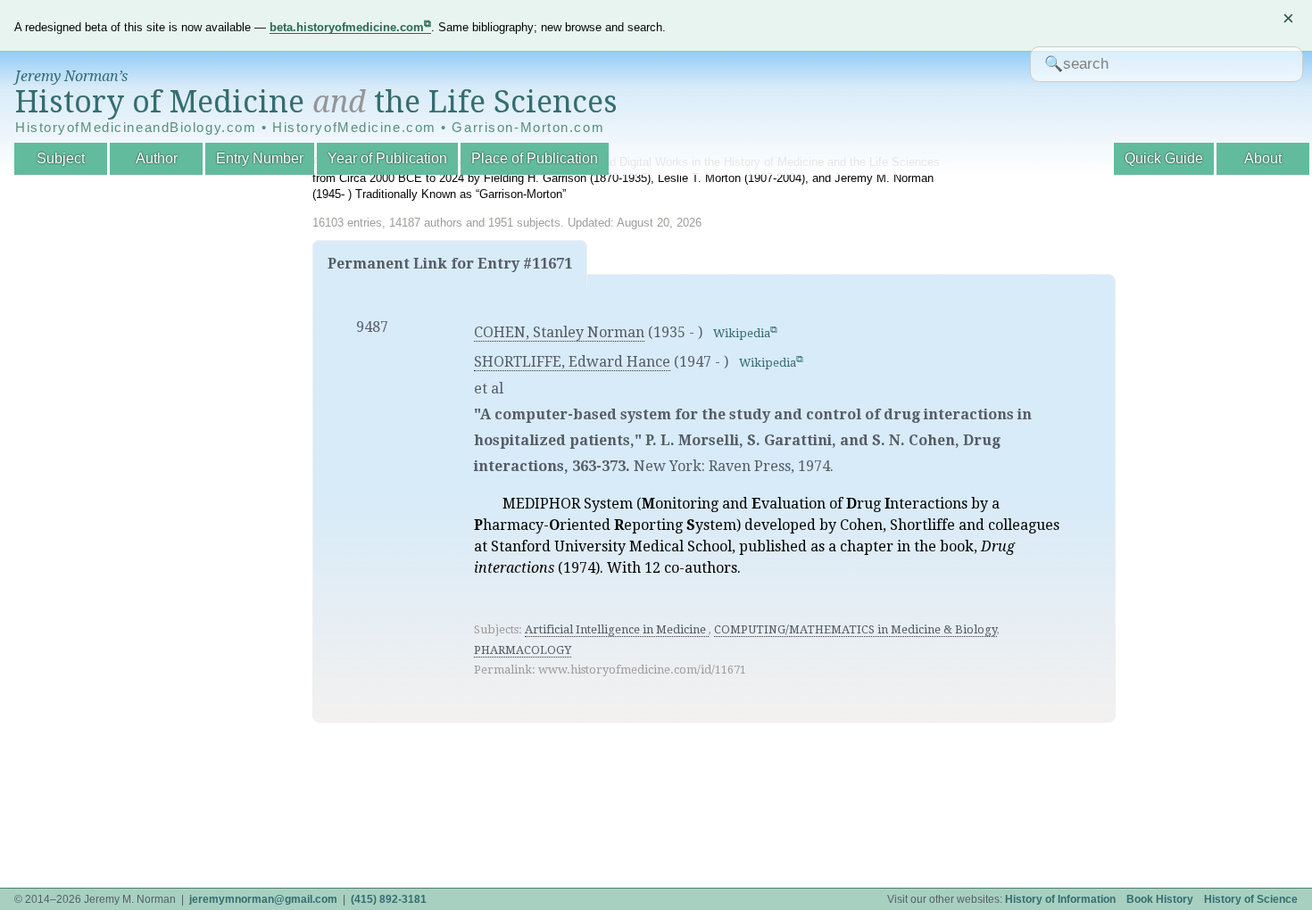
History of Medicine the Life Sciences (316, 102)
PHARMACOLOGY (522, 650)
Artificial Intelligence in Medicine (617, 629)
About (1263, 158)
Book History (1159, 899)
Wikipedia (741, 333)
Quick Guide (1164, 158)
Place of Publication (534, 158)
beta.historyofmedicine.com (347, 27)
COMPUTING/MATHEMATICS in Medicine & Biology (855, 629)
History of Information (1060, 899)
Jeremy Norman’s (71, 76)
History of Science (1251, 899)
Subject (61, 158)
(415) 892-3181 (389, 899)
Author (157, 158)
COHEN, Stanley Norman (559, 332)
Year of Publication (387, 158)
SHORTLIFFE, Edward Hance (572, 361)
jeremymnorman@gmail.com (263, 899)
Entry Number (259, 158)
